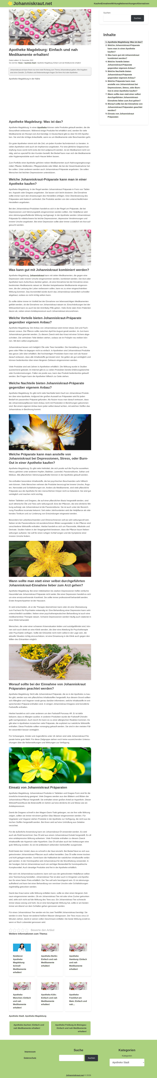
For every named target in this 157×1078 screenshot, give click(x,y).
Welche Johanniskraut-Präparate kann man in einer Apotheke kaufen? (124, 48)
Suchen (107, 13)
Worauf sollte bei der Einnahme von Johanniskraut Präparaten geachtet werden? (125, 107)
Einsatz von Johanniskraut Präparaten (121, 115)
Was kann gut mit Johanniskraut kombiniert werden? (123, 56)
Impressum (30, 1051)
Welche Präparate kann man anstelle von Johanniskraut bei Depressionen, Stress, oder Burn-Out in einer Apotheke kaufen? (124, 86)
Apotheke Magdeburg (35, 1016)
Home (20, 63)
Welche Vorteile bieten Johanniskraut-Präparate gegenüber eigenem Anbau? (122, 64)
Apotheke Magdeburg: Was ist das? (125, 42)
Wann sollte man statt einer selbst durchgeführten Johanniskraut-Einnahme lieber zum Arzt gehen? (124, 97)
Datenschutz (30, 1058)
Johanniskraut (37, 275)
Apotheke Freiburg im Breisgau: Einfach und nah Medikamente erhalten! (71, 1028)
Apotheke (42, 127)
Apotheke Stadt (30, 63)
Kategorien (127, 1056)
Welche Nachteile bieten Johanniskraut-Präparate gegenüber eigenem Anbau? (122, 74)
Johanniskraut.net (32, 3)
